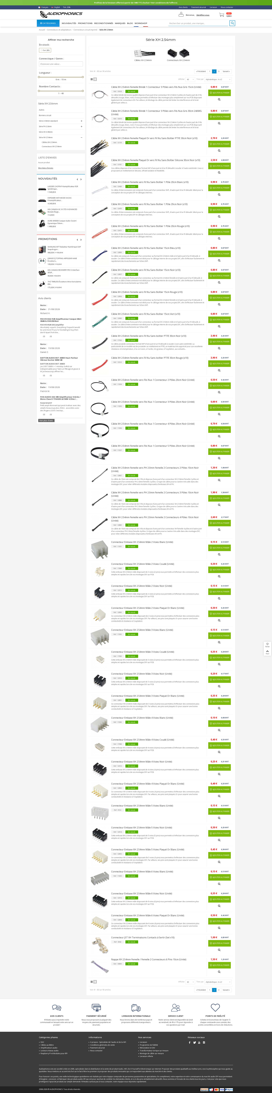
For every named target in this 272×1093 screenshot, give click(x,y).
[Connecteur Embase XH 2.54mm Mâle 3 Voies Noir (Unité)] (100, 681)
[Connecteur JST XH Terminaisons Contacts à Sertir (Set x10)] (100, 945)
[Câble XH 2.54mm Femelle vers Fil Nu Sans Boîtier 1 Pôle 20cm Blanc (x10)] (100, 189)
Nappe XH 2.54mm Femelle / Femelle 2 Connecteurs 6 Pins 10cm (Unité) (148, 959)
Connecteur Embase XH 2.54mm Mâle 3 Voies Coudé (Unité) (142, 651)
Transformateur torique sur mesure (153, 1050)
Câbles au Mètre (46, 1045)
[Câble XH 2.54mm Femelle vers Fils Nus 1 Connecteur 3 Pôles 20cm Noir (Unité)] (100, 409)
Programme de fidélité (148, 1045)
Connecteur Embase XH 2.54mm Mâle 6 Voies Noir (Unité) (141, 893)
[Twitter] (194, 1043)
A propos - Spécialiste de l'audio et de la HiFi (107, 1042)
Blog (130, 23)
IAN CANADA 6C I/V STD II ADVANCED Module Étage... (62, 210)
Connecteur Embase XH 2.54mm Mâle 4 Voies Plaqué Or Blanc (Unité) (147, 783)
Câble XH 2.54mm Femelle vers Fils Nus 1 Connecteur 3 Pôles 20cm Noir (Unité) (153, 401)
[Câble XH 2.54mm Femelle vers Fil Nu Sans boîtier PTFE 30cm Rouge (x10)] (100, 365)
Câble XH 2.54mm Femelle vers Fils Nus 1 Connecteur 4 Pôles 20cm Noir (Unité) (153, 423)
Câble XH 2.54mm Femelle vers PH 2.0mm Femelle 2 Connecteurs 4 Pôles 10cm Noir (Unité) (155, 519)
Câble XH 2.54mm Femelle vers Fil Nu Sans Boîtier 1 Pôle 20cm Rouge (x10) (150, 226)
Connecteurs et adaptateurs (59, 29)
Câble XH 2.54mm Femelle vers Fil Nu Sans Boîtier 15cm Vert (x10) (145, 314)
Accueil (42, 29)
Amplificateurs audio (48, 1048)
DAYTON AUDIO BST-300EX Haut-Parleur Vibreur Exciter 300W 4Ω (59, 359)
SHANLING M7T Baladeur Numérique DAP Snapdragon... (64, 248)
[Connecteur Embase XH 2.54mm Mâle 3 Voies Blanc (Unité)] (100, 637)
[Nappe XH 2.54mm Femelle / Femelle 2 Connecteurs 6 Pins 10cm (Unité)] (100, 967)
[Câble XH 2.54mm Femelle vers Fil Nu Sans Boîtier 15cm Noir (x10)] (100, 277)
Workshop (141, 23)
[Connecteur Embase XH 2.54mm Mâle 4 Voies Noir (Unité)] (100, 769)
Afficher (181, 79)
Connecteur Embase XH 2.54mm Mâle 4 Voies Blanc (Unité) (142, 717)
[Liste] (95, 79)
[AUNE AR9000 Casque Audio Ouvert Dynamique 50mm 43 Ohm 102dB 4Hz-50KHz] (42, 224)
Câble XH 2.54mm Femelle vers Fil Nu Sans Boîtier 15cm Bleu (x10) (145, 248)
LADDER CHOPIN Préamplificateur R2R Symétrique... (63, 187)
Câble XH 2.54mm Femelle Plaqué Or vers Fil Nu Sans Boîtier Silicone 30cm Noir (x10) (155, 160)
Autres (41, 110)
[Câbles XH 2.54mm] (143, 53)
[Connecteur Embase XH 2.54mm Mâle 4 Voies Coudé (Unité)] (100, 747)
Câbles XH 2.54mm (49, 142)
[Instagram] (204, 1043)
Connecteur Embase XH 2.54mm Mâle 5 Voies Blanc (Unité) (142, 805)
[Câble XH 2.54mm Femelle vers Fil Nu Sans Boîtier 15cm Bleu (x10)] (100, 255)
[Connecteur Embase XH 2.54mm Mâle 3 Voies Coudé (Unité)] (100, 659)
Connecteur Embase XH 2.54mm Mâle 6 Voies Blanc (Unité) (142, 871)
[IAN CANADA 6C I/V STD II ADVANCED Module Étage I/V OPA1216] (42, 212)
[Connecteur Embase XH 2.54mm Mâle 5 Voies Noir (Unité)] (100, 835)
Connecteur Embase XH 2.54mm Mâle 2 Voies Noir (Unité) (141, 585)
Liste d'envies (47, 157)
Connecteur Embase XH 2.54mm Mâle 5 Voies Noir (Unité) (141, 827)
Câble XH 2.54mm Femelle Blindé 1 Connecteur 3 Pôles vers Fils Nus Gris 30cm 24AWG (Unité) (156, 112)
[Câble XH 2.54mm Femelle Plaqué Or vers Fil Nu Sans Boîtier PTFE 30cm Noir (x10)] (100, 146)
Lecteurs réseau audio (49, 1050)
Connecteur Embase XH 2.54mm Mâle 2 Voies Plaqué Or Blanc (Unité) (147, 608)
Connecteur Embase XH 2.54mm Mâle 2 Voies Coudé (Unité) (142, 564)
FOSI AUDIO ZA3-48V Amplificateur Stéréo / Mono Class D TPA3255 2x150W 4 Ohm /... (60, 398)
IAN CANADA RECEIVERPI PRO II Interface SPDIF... (63, 271)
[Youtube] (199, 1043)
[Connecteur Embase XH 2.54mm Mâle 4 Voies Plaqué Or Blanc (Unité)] (100, 791)
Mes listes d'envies (45, 168)
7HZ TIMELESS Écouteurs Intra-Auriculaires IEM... (64, 282)
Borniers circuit (45, 115)
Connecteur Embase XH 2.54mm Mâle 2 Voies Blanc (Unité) (142, 542)
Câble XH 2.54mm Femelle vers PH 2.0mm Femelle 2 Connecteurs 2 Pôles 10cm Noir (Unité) (155, 469)
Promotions (85, 23)
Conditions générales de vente (102, 1045)
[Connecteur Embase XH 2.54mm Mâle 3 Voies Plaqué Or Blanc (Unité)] (100, 703)
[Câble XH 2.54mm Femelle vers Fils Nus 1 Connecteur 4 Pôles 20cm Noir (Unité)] (100, 431)
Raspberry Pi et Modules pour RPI (53, 1053)
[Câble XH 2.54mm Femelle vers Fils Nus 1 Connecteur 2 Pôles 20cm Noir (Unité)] (100, 387)
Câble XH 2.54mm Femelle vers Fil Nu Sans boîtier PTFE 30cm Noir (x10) (148, 335)
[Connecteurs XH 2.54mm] (179, 53)
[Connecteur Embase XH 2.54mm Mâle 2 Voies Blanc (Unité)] (100, 549)
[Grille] (91, 79)
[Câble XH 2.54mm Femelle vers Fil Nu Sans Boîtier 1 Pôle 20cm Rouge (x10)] (100, 233)
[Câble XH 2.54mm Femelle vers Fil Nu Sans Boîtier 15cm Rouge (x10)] (100, 299)
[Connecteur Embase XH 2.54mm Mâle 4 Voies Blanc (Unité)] (100, 725)
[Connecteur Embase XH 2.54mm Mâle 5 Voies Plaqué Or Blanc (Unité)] (100, 857)
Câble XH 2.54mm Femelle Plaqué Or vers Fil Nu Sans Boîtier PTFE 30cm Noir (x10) (154, 138)
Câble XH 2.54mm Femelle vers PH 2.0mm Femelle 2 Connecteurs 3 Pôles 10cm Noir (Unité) (155, 494)
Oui (46, 50)
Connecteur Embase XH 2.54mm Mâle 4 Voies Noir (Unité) (141, 761)
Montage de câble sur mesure (151, 1053)
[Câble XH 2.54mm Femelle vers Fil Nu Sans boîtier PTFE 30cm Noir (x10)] (100, 343)
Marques (120, 23)
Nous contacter (227, 7)
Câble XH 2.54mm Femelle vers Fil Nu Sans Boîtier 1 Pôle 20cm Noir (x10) (149, 204)
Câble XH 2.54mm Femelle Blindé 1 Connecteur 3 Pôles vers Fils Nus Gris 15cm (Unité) (156, 87)
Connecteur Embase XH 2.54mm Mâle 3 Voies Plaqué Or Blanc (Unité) (147, 695)
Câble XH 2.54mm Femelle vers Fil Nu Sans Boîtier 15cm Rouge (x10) (147, 292)
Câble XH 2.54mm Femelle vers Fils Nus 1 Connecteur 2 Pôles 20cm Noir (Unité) (153, 379)
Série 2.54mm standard (48, 121)
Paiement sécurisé (198, 7)
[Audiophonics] (61, 14)
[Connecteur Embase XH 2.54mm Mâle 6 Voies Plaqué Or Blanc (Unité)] (100, 923)
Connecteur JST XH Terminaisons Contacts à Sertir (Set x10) (143, 937)
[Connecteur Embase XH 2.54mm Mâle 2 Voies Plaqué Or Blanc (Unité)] (100, 615)
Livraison (213, 7)
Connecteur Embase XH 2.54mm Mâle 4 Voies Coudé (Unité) (142, 739)
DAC (41, 1042)
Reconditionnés (103, 23)
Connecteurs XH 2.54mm (52, 146)
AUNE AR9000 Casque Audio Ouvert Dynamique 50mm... (62, 222)
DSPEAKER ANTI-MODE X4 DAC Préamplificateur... (60, 199)
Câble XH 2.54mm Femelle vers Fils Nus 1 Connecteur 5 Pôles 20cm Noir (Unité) (153, 445)
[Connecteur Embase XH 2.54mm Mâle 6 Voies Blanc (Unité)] (100, 879)
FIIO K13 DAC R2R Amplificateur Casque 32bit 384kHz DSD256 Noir (60, 320)
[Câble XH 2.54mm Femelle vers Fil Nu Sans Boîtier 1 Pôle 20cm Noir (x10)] (100, 211)
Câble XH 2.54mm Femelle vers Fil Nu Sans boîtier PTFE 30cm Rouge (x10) (149, 357)
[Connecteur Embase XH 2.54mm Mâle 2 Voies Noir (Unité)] (100, 593)
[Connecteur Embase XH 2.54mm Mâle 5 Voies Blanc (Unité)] (100, 813)
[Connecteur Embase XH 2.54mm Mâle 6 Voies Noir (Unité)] (100, 901)
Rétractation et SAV (146, 1048)
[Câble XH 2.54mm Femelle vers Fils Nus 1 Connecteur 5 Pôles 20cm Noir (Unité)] (100, 453)
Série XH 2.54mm (46, 137)
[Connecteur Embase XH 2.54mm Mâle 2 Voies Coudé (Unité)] (100, 571)
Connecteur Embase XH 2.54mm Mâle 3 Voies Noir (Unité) (141, 673)
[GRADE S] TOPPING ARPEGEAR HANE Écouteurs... (62, 259)
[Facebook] (189, 1043)
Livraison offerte (145, 1056)
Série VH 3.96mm (46, 132)
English (57, 7)
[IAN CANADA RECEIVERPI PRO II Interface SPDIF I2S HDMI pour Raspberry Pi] (42, 273)
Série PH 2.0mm (45, 126)
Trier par (200, 79)
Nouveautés (69, 23)
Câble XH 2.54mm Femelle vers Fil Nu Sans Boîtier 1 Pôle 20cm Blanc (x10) (150, 182)
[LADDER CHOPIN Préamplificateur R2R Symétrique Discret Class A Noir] (42, 189)
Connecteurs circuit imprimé (85, 29)
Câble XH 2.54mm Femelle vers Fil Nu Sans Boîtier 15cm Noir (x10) (145, 270)
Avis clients (183, 7)
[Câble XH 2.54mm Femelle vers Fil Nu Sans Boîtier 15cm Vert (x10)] (100, 321)
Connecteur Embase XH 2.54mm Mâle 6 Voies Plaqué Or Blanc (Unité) (147, 915)
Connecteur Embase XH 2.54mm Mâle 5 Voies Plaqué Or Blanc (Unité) (147, 849)
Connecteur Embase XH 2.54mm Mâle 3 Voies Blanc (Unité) (142, 629)
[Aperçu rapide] (219, 98)
